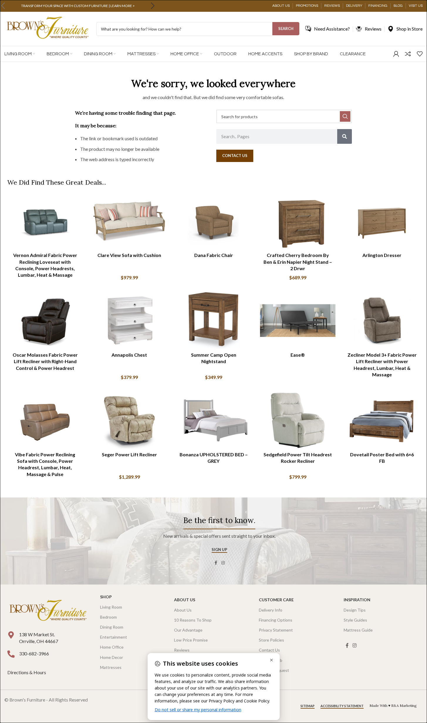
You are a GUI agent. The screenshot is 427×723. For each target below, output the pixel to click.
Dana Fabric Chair (213, 255)
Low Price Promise (191, 639)
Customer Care (276, 599)
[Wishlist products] (420, 54)
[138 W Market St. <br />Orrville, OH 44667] (11, 635)
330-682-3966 (34, 653)
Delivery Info (270, 609)
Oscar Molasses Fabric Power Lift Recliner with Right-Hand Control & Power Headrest (45, 361)
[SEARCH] (345, 116)
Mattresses (110, 667)
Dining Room (111, 627)
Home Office (112, 646)
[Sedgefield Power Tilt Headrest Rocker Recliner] (297, 420)
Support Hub (270, 660)
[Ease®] (297, 320)
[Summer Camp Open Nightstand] (213, 320)
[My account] (396, 54)
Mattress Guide (358, 629)
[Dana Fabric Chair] (213, 221)
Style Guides (355, 619)
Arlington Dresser (381, 255)
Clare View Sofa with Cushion (129, 255)
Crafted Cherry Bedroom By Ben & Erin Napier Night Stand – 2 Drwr (298, 261)
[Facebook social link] (216, 563)
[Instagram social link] (223, 563)
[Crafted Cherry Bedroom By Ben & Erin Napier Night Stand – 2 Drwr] (297, 221)
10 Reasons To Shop (193, 619)
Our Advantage (188, 629)
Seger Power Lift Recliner (129, 454)
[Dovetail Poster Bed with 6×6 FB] (382, 420)
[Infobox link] (77, 6)
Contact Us (269, 649)
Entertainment (113, 636)
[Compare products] (408, 54)
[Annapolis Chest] (129, 320)
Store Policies (271, 639)
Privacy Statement (276, 629)
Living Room (111, 607)
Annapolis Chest (129, 355)
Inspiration (357, 599)
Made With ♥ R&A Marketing (393, 705)
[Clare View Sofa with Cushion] (129, 221)
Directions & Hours (27, 672)
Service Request (274, 670)
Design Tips (355, 609)
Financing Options (275, 619)
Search (285, 28)
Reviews (182, 649)
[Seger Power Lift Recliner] (129, 420)
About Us (184, 599)
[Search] (344, 136)
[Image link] (47, 611)
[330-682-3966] (11, 654)
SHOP (106, 596)
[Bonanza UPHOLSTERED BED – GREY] (213, 420)
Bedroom (108, 617)
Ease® (298, 355)
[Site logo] (47, 28)
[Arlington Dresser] (382, 221)
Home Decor (111, 657)
